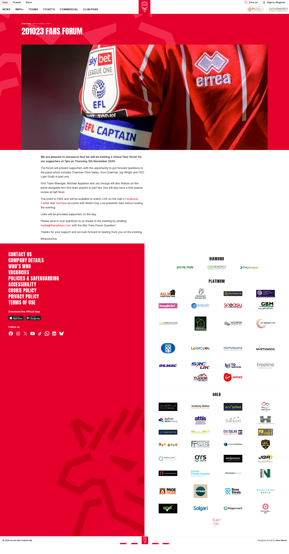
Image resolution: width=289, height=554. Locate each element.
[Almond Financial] (200, 293)
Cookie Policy (22, 290)
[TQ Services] (233, 365)
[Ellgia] (200, 432)
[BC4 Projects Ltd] (233, 293)
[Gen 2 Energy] (216, 267)
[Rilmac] (168, 365)
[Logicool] (200, 348)
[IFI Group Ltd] (265, 323)
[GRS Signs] (200, 458)
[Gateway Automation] (233, 444)
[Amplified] (233, 407)
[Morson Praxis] (233, 473)
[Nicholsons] (233, 348)
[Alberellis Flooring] (168, 407)
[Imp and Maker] (233, 458)
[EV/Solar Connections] (233, 432)
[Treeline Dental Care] (265, 365)
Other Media (281, 540)
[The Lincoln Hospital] (200, 473)
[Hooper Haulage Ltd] (233, 323)
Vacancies (18, 272)
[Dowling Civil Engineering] (200, 306)
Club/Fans (90, 9)
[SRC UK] (200, 365)
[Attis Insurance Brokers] (200, 420)
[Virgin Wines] (233, 377)
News (6, 9)
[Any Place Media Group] (168, 420)
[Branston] (184, 267)
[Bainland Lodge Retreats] (233, 420)
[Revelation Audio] (265, 491)
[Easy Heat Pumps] (233, 306)
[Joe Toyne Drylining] (168, 473)
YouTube (61, 203)
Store (29, 2)
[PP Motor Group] (200, 491)
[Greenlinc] (200, 323)
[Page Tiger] (168, 491)
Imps (5, 2)
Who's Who (19, 266)
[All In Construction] (168, 293)
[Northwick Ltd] (265, 348)
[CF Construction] (168, 432)
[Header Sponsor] (278, 9)
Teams (33, 9)
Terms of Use (22, 302)
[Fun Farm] (168, 444)
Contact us (20, 254)
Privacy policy (23, 296)
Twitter (45, 203)
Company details (26, 260)
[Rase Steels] (233, 491)
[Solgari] (200, 508)
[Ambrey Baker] (200, 407)
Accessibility (22, 284)
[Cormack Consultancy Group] (265, 293)
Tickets (17, 2)
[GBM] (265, 306)
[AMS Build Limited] (265, 406)
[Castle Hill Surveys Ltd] (265, 420)
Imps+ (19, 9)
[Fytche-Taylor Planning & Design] (200, 444)
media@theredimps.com (56, 225)
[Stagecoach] (233, 508)
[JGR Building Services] (265, 459)
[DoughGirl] (168, 305)
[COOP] (168, 348)
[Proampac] (249, 267)
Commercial (69, 9)
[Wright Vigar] (216, 522)
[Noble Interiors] (265, 473)
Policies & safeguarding (33, 278)
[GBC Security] (265, 444)
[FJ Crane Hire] (265, 432)
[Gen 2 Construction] (168, 323)
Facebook (131, 198)
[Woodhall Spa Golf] (265, 508)
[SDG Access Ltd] (168, 508)
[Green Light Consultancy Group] (168, 458)
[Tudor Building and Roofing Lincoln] (200, 377)
